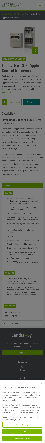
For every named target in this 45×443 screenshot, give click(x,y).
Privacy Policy (14, 420)
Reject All (22, 432)
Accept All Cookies (22, 438)
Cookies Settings (22, 425)
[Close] (42, 383)
